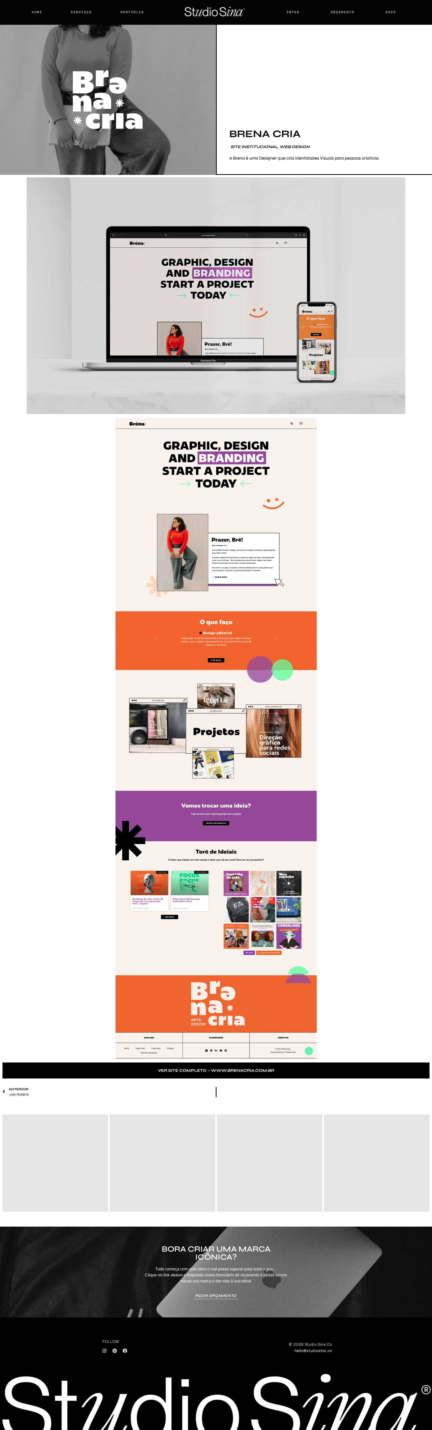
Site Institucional (254, 146)
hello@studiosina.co (313, 1350)
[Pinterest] (114, 1350)
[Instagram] (104, 1350)
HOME (37, 12)
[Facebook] (125, 1350)
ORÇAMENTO (342, 12)
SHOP (391, 12)
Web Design (295, 146)
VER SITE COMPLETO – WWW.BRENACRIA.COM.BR (216, 1070)
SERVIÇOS (81, 12)
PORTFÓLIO (132, 12)
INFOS (293, 12)
